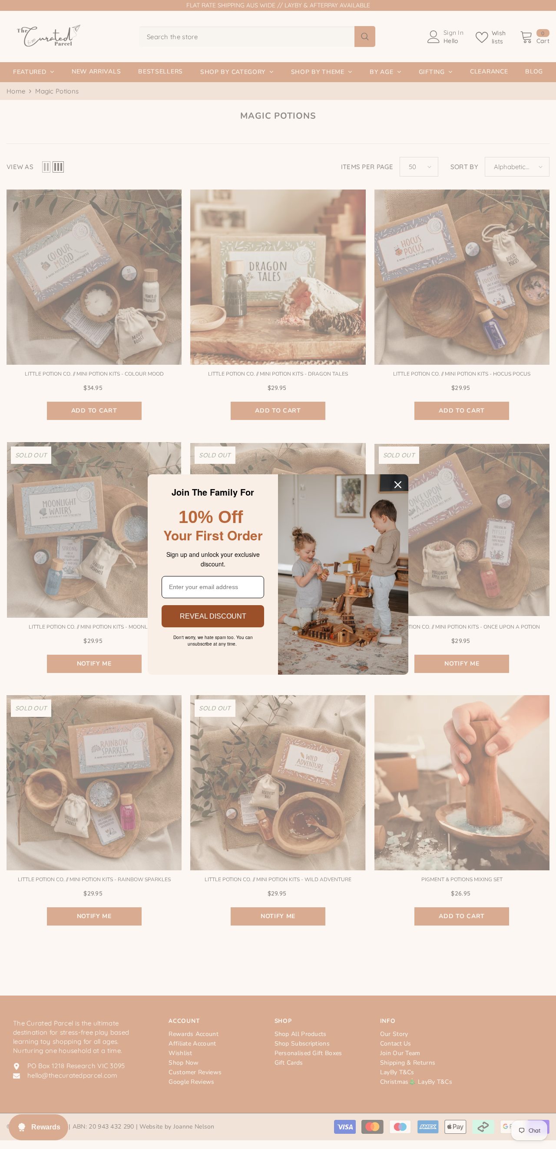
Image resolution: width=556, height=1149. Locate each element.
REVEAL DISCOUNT (213, 616)
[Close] (397, 484)
